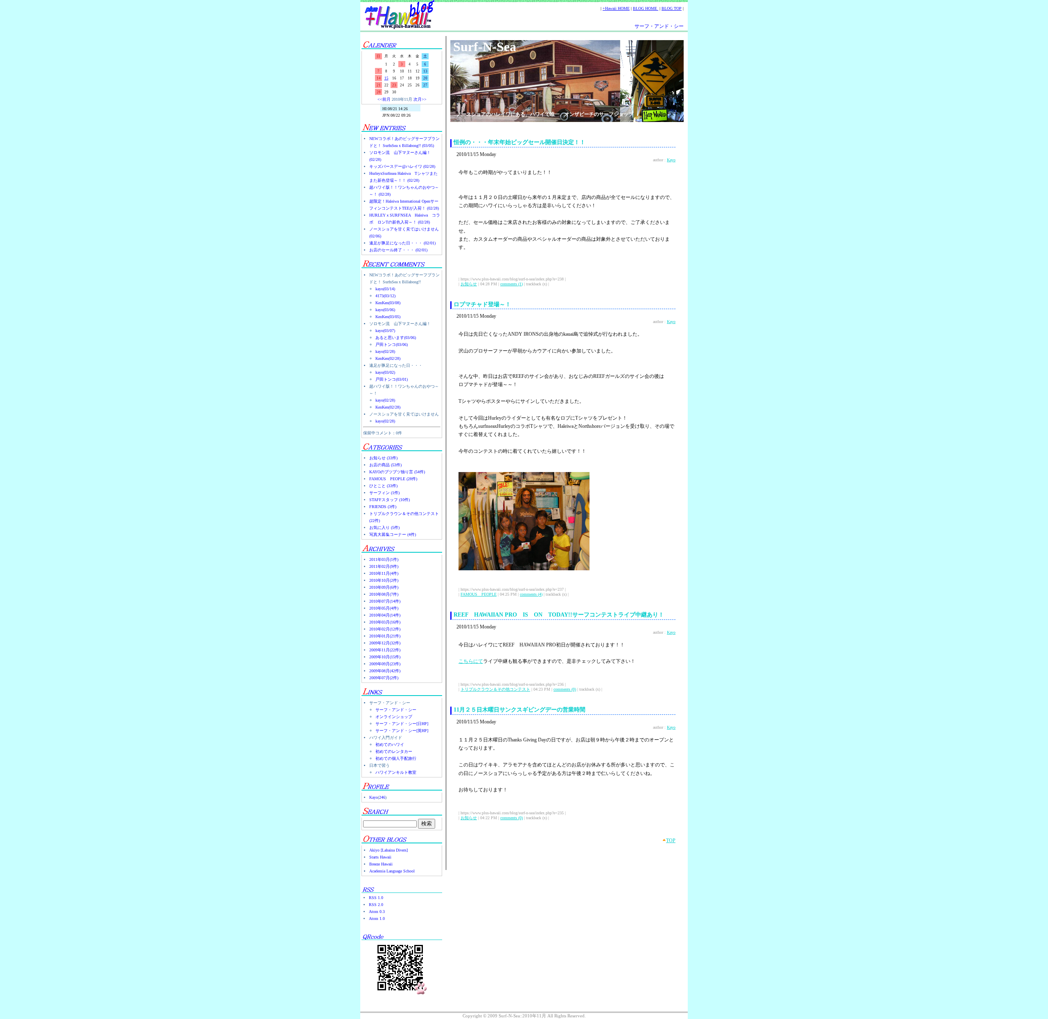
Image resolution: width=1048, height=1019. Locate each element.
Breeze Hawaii (381, 864)
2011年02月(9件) (383, 566)
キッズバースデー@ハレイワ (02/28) (402, 166)
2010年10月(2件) (383, 580)
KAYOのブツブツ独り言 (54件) (397, 472)
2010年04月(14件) (384, 615)
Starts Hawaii (380, 857)
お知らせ (469, 284)
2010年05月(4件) (383, 608)
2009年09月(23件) (384, 664)
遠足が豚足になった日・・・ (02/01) (402, 243)
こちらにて (470, 661)
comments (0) (564, 689)
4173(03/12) (385, 296)
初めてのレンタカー (393, 751)
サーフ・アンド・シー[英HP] (401, 730)
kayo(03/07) (385, 330)
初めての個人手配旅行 (395, 758)
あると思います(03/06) (395, 337)
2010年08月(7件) (383, 594)
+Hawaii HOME (616, 8)
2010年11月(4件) (383, 573)
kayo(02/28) (385, 351)
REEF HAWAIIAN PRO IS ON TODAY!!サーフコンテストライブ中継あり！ (559, 615)
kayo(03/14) (385, 289)
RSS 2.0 (376, 904)
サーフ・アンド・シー (659, 26)
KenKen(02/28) (387, 358)
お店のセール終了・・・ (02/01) (398, 250)
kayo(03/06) (385, 309)
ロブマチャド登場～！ (482, 304)
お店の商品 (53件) (385, 465)
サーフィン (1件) (384, 492)
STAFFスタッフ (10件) (389, 499)
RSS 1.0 (376, 897)
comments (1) (511, 284)
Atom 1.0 (377, 918)
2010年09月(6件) (383, 587)
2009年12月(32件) (384, 643)
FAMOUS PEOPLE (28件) (393, 479)
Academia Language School (392, 871)
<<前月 (384, 99)
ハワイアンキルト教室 (395, 772)
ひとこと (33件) (383, 486)
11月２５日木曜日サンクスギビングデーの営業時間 (519, 710)
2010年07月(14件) (384, 601)
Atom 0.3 (377, 911)
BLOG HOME (645, 8)
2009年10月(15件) (384, 657)
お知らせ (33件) (383, 458)
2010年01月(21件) (384, 636)
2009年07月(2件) (383, 678)
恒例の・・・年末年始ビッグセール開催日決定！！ (519, 142)
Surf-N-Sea (484, 46)
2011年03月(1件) (383, 559)
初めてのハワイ (389, 744)
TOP (670, 840)
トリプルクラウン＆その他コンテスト (495, 689)
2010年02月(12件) (384, 629)
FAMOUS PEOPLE (479, 594)
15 (386, 78)
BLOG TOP (672, 8)
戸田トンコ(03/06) (391, 344)
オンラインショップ (393, 716)
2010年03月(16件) (384, 622)
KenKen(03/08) (387, 303)
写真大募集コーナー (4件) (392, 534)
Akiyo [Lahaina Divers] (388, 850)
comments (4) (531, 594)
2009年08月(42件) (384, 671)
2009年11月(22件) (384, 650)
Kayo (373, 797)
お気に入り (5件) (384, 527)
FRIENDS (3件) (382, 506)
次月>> (420, 99)
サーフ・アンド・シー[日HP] (401, 723)
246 (382, 797)
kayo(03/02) (385, 372)
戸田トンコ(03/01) (391, 379)
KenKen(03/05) (387, 316)
